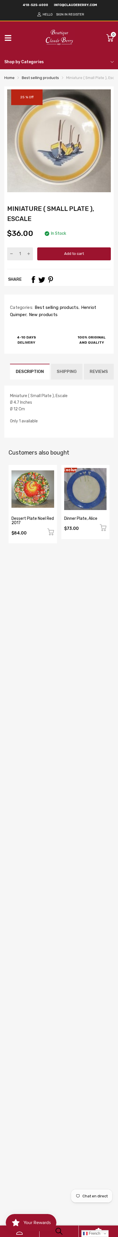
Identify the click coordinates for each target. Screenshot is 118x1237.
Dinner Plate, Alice (80, 518)
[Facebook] (33, 279)
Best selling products (55, 307)
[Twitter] (41, 279)
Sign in (62, 14)
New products (42, 314)
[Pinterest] (50, 279)
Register (76, 14)
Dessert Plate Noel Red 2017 (32, 520)
